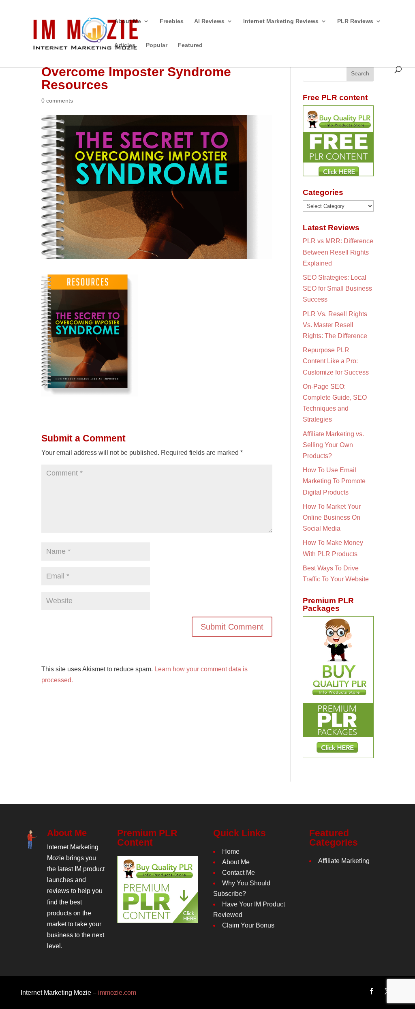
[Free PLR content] (338, 140)
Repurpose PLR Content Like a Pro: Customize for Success (336, 361)
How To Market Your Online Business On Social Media (332, 517)
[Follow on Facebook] (371, 991)
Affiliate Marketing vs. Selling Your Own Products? (333, 445)
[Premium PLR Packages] (338, 687)
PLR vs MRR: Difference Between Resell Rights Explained (338, 252)
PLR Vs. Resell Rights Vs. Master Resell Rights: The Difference (335, 325)
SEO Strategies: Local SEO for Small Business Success (337, 288)
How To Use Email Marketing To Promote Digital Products (334, 481)
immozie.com (117, 992)
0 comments (57, 100)
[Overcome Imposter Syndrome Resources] (89, 390)
